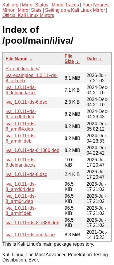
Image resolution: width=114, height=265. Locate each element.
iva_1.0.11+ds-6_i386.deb (32, 150)
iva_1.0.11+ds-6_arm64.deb (21, 126)
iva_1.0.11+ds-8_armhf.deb (21, 211)
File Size (69, 59)
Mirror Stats (30, 10)
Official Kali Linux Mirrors (28, 15)
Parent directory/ (22, 68)
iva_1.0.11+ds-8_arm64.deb (21, 199)
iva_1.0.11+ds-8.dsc (26, 174)
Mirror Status (35, 4)
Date (92, 58)
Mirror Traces (65, 4)
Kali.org (10, 4)
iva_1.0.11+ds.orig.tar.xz (31, 234)
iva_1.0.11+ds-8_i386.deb (32, 222)
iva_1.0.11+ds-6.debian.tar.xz (21, 90)
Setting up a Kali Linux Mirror (75, 10)
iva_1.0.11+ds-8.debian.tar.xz (21, 162)
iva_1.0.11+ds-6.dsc (26, 102)
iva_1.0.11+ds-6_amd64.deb (21, 114)
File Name (16, 58)
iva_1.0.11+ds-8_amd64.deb (21, 187)
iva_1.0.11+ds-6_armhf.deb (21, 138)
